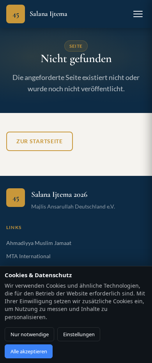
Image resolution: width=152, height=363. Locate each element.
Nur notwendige (30, 334)
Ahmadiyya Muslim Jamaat (38, 243)
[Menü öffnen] (138, 14)
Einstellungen (79, 334)
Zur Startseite (39, 141)
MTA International (28, 256)
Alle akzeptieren (29, 351)
